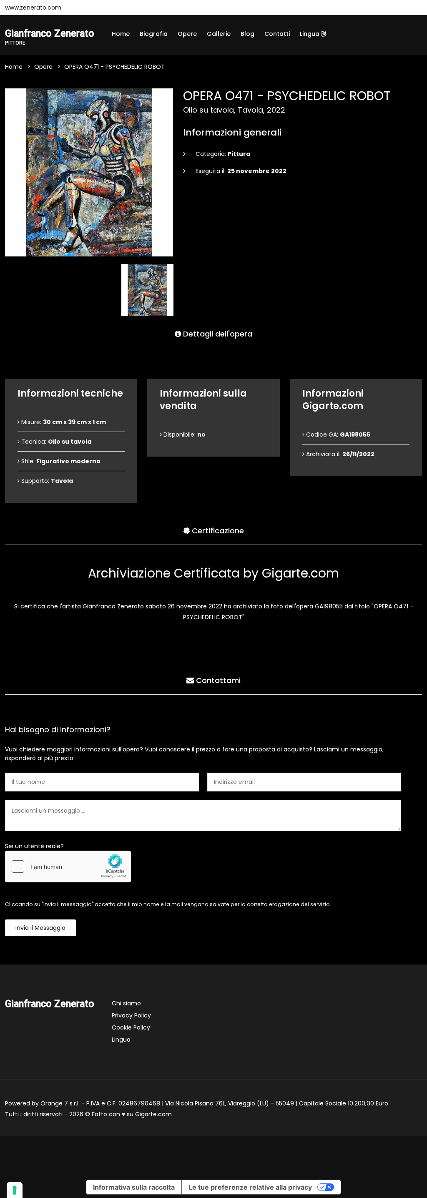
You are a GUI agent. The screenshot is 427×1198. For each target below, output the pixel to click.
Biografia (154, 34)
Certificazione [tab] (217, 530)
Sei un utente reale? (34, 846)
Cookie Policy (131, 1027)
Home (121, 34)
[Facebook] (78, 7)
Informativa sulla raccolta (134, 1187)
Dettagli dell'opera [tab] (216, 334)
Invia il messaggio (40, 928)
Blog (247, 34)
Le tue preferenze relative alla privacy (250, 1187)
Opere (187, 34)
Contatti (277, 34)
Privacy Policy (131, 1015)
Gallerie (219, 34)
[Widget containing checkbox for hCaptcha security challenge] (68, 866)
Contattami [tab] (217, 680)
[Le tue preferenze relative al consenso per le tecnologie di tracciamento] (15, 1190)
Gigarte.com (153, 1114)
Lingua (310, 34)
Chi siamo (126, 1003)
